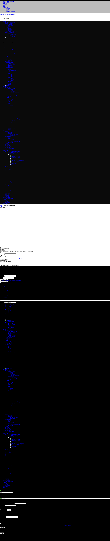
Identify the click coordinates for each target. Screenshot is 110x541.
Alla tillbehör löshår (11, 128)
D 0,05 (11, 78)
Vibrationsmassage (11, 178)
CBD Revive (12, 105)
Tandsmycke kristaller (15, 156)
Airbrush (6, 322)
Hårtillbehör (7, 97)
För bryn (9, 308)
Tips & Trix (7, 9)
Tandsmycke (11, 154)
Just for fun (5, 191)
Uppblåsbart (7, 193)
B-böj (9, 71)
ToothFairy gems (14, 163)
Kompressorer (10, 43)
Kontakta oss (5, 7)
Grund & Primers (13, 94)
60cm (11, 117)
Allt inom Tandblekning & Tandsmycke (12, 151)
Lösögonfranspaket (9, 67)
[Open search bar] (0, 246)
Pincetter (9, 84)
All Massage (10, 177)
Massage (7, 176)
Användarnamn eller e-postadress (7, 503)
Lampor (6, 187)
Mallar (9, 42)
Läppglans (10, 29)
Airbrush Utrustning (11, 41)
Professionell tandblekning (13, 152)
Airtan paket (10, 51)
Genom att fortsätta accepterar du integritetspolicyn (12, 258)
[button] (1, 206)
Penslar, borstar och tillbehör (11, 31)
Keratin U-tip (10, 123)
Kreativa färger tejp (14, 118)
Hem (1, 205)
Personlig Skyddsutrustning (10, 185)
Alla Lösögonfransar (9, 62)
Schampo (12, 89)
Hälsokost (10, 183)
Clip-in (9, 127)
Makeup (4, 21)
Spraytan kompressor (12, 50)
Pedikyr (6, 143)
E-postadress (3, 517)
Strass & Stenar (11, 148)
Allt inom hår (7, 87)
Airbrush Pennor (11, 44)
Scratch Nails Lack (14, 134)
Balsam (11, 90)
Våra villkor (7, 201)
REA (3, 263)
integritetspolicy (67, 525)
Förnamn (2, 252)
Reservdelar (10, 45)
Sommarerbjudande (7, 197)
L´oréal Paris (10, 110)
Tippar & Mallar (8, 146)
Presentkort (5, 203)
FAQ (6, 200)
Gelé (9, 140)
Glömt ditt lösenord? (4, 512)
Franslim (9, 83)
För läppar (7, 309)
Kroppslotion (7, 173)
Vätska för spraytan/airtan (13, 49)
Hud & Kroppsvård (7, 169)
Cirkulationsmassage (12, 179)
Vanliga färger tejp (14, 120)
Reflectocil (10, 60)
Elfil (5, 149)
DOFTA (6, 189)
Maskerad (7, 195)
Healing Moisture (13, 104)
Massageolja (10, 180)
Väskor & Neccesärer (9, 192)
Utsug (6, 186)
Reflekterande (13, 34)
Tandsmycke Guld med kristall (17, 158)
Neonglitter (12, 35)
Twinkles (13, 164)
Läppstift (9, 310)
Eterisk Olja (10, 182)
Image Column (9, 368)
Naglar (4, 130)
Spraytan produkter (9, 48)
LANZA (9, 103)
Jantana (9, 52)
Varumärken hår (8, 102)
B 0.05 (11, 72)
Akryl (9, 138)
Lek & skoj (7, 194)
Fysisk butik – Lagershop (8, 1)
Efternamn (2, 254)
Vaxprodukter (7, 174)
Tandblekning (6, 150)
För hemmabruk (8, 55)
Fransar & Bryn (6, 58)
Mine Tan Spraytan (11, 54)
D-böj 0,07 (12, 79)
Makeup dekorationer (9, 32)
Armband (9, 167)
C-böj (9, 73)
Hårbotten (10, 96)
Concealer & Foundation (10, 22)
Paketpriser (7, 56)
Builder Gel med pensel (15, 141)
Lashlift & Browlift (8, 61)
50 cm (11, 124)
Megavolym (10, 81)
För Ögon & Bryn (8, 306)
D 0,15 (11, 80)
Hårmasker (12, 91)
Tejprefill (11, 122)
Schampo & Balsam (12, 88)
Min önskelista (6, 2)
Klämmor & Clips (11, 99)
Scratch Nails (10, 132)
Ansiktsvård (7, 170)
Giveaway (5, 4)
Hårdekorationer (11, 101)
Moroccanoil (10, 109)
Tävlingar (5, 3)
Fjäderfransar (10, 66)
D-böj (9, 77)
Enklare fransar (11, 63)
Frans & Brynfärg (8, 59)
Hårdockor (10, 129)
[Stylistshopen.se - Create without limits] (7, 14)
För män (7, 172)
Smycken (4, 165)
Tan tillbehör (7, 57)
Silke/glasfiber (10, 142)
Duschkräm (7, 171)
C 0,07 (11, 75)
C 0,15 (11, 76)
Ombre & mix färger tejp (15, 119)
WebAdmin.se (34, 299)
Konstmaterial (8, 136)
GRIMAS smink (11, 38)
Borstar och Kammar (12, 98)
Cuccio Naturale (11, 139)
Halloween (7, 196)
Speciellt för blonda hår (14, 92)
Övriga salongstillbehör (9, 190)
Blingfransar (10, 65)
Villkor (4, 6)
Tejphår (9, 114)
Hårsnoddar (10, 100)
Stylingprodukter (11, 93)
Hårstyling (5, 86)
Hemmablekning (11, 153)
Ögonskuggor (10, 25)
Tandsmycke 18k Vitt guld (16, 161)
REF (8, 107)
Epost (1, 255)
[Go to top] (0, 300)
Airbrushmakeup (11, 40)
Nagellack (10, 133)
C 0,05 (11, 74)
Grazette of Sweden (12, 112)
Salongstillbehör (6, 184)
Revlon (9, 108)
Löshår (6, 113)
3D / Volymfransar (11, 64)
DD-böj (11, 82)
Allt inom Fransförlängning (10, 70)
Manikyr (6, 131)
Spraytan (4, 46)
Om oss (6, 10)
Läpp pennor (10, 30)
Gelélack (9, 137)
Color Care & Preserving (15, 106)
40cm (11, 115)
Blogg (4, 5)
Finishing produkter (14, 95)
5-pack (9, 68)
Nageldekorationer (9, 147)
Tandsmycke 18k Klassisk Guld (17, 160)
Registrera (2, 527)
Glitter (9, 33)
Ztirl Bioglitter (12, 36)
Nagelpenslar (7, 145)
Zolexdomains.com (21, 299)
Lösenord (2, 505)
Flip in (9, 126)
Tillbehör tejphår (11, 121)
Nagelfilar (7, 144)
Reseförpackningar (9, 198)
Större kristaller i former (15, 157)
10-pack (9, 69)
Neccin (9, 111)
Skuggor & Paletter (9, 23)
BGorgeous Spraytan (12, 53)
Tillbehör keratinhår (11, 125)
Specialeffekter (9, 37)
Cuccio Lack (12, 135)
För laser (7, 175)
